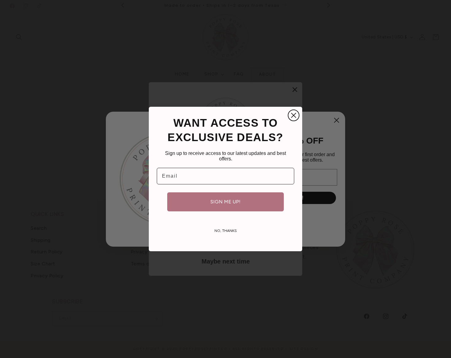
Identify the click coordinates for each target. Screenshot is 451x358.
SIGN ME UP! (225, 202)
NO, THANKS (225, 231)
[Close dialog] (293, 115)
